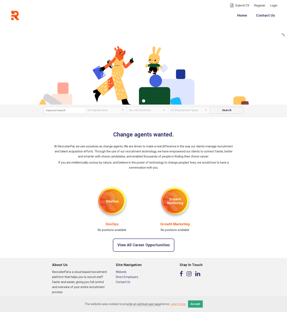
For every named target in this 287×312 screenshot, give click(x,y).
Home (242, 15)
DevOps (112, 224)
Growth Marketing (175, 224)
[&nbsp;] (64, 111)
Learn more (178, 304)
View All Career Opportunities (143, 245)
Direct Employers (127, 277)
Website (121, 272)
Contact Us (265, 15)
